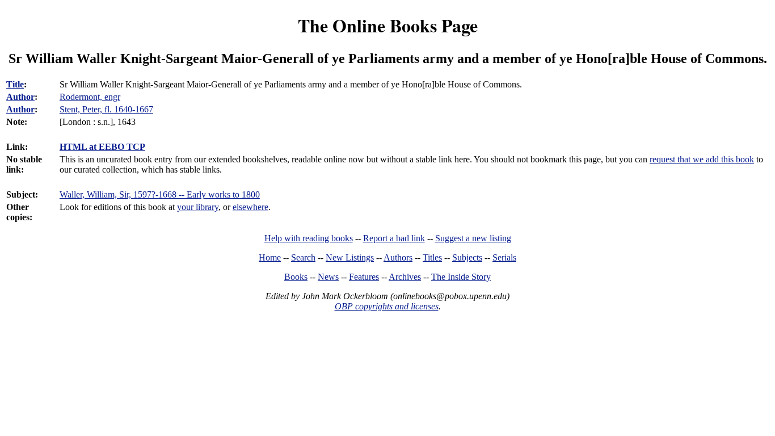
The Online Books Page (388, 25)
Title (15, 84)
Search (303, 257)
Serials (504, 257)
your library (197, 207)
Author (20, 97)
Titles (432, 257)
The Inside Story (461, 277)
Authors (398, 257)
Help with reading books (308, 238)
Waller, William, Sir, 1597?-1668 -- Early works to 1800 (160, 194)
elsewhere (250, 207)
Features (364, 277)
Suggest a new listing (473, 238)
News (328, 277)
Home (270, 257)
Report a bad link (394, 238)
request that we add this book (702, 159)
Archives (405, 277)
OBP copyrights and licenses (387, 306)
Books (296, 277)
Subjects (467, 257)
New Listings (350, 257)
